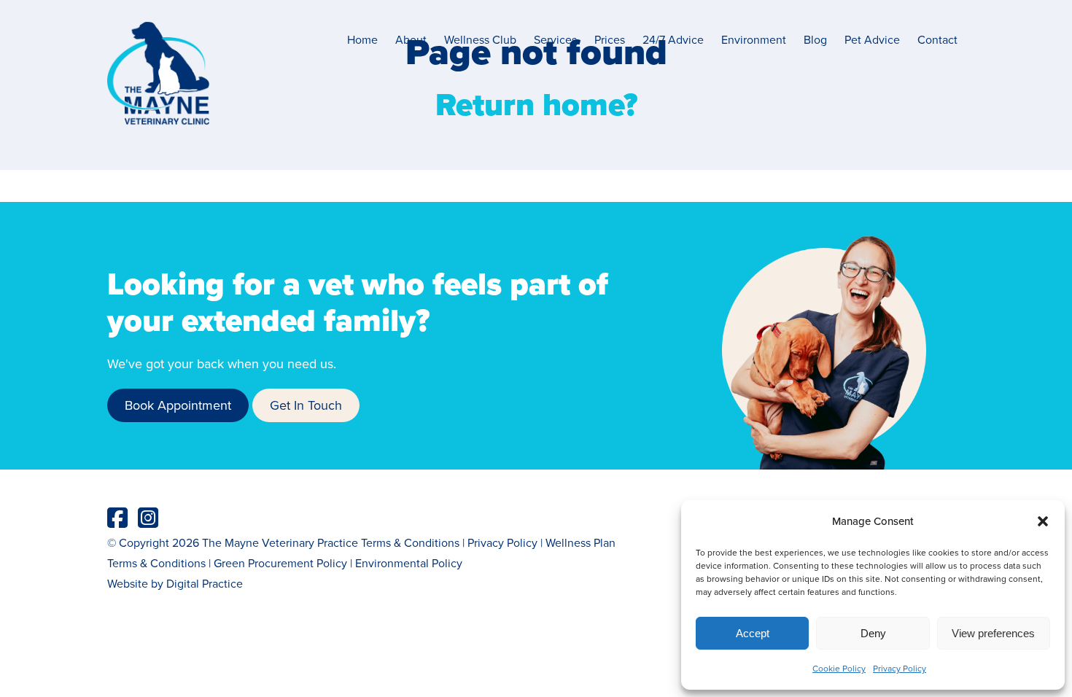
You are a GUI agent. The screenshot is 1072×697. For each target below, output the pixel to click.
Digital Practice (204, 583)
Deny (873, 633)
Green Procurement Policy (280, 563)
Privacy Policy (899, 668)
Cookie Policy (839, 668)
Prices (609, 39)
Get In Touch (306, 405)
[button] (1043, 521)
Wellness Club (480, 39)
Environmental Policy (408, 563)
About (411, 39)
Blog (815, 39)
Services (555, 39)
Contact (937, 39)
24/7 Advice (673, 39)
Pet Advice (872, 39)
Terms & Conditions (410, 542)
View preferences (993, 633)
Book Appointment (178, 405)
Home (362, 39)
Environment (753, 39)
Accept (752, 633)
